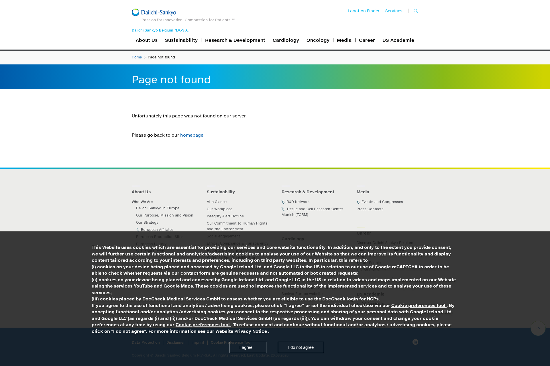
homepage (191, 135)
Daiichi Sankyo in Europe (157, 208)
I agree (245, 347)
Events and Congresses (381, 202)
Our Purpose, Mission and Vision (164, 215)
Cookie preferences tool (419, 305)
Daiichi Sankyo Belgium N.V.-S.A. (160, 30)
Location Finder (364, 11)
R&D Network (297, 202)
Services (393, 11)
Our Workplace (219, 209)
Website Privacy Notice (241, 331)
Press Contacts (370, 209)
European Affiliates (157, 229)
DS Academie (398, 40)
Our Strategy (147, 222)
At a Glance (217, 202)
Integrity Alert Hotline (225, 216)
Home (137, 57)
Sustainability (181, 40)
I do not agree (301, 347)
